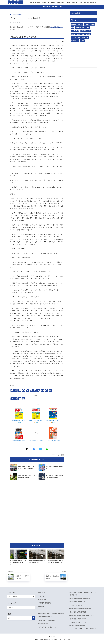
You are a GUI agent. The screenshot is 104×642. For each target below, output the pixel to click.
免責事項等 (47, 639)
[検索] (33, 618)
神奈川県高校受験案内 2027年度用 (19, 440)
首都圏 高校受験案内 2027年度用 (19, 420)
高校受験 (73, 24)
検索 (32, 2)
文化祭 (80, 2)
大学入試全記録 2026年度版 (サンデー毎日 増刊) (53, 440)
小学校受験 (85, 37)
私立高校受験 (60, 2)
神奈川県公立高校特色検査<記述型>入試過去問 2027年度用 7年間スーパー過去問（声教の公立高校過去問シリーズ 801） (36, 440)
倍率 (72, 27)
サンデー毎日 (75, 31)
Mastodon (42, 606)
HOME (52, 636)
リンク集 (86, 2)
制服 (79, 37)
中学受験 (68, 2)
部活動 (73, 34)
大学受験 (74, 2)
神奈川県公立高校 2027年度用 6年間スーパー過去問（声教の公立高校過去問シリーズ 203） (53, 420)
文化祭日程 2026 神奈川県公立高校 (52, 6)
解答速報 (88, 34)
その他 (92, 24)
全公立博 (73, 37)
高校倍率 (52, 2)
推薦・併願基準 (79, 27)
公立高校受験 (45, 2)
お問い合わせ (54, 639)
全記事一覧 (93, 2)
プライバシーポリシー (64, 639)
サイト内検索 (39, 639)
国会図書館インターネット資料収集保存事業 (51, 613)
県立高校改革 (75, 40)
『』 (56, 27)
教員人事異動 (80, 34)
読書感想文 (61, 455)
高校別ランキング (85, 31)
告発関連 (37, 2)
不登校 (82, 40)
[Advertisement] (37, 494)
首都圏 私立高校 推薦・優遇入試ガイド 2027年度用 (36, 420)
